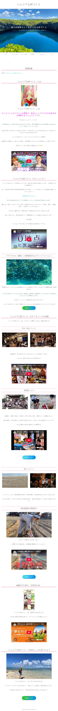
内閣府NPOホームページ (29, 195)
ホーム (5, 54)
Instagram (42, 54)
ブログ (52, 54)
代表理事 (32, 54)
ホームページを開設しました (14, 73)
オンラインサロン (14, 55)
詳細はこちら (29, 308)
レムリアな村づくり (29, 4)
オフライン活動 (23, 54)
